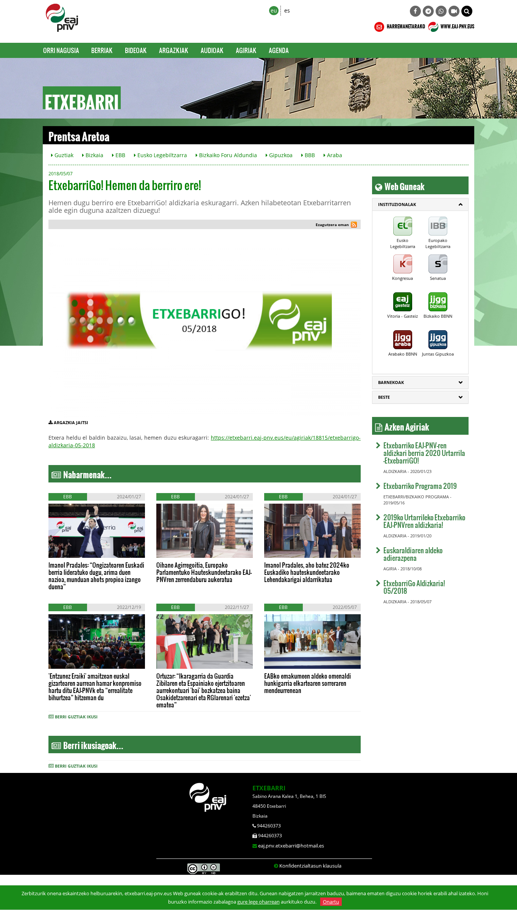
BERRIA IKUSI (72, 550)
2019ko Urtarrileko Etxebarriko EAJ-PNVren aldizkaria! (424, 521)
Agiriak (246, 50)
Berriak (102, 50)
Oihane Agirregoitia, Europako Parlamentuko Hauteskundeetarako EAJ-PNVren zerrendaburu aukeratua (204, 572)
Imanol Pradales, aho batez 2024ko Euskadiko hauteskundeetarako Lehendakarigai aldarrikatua (306, 572)
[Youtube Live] (453, 11)
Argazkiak (173, 50)
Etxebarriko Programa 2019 (420, 486)
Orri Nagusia (61, 50)
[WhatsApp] (441, 11)
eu (274, 10)
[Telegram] (428, 11)
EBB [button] (119, 155)
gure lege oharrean (258, 901)
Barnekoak (391, 382)
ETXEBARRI (268, 788)
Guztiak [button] (63, 155)
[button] (466, 11)
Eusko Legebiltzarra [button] (161, 155)
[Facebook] (415, 11)
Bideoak (136, 50)
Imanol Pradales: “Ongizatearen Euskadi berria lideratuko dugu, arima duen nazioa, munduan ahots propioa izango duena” (96, 575)
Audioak (212, 50)
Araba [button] (333, 155)
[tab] (420, 204)
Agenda (279, 50)
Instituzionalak (397, 204)
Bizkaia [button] (93, 155)
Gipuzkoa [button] (280, 155)
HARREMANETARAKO (405, 25)
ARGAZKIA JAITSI (71, 422)
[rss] (354, 225)
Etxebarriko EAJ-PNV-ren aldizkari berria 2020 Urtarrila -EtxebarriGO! (424, 452)
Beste (384, 397)
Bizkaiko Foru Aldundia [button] (227, 155)
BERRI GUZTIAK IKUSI (76, 717)
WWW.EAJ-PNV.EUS (457, 25)
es (287, 10)
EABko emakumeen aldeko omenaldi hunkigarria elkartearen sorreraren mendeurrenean (307, 683)
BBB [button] (309, 155)
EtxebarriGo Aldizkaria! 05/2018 (414, 587)
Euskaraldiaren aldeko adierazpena (412, 554)
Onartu (331, 901)
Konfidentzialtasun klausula (310, 865)
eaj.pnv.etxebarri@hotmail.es (291, 845)
